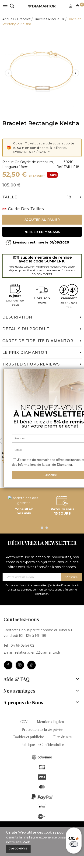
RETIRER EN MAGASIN (42, 232)
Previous (8, 73)
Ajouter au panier (42, 220)
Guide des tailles (26, 209)
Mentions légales (50, 722)
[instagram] (19, 665)
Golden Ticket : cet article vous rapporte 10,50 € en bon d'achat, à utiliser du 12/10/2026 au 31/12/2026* (43, 147)
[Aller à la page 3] (47, 527)
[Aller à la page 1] (37, 527)
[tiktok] (31, 665)
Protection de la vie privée (42, 729)
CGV (24, 722)
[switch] (74, 844)
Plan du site (62, 737)
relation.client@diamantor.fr (37, 652)
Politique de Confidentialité (42, 745)
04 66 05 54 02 (22, 645)
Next (76, 73)
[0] (78, 6)
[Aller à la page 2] (42, 527)
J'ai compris (18, 848)
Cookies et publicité (28, 737)
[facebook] (8, 665)
